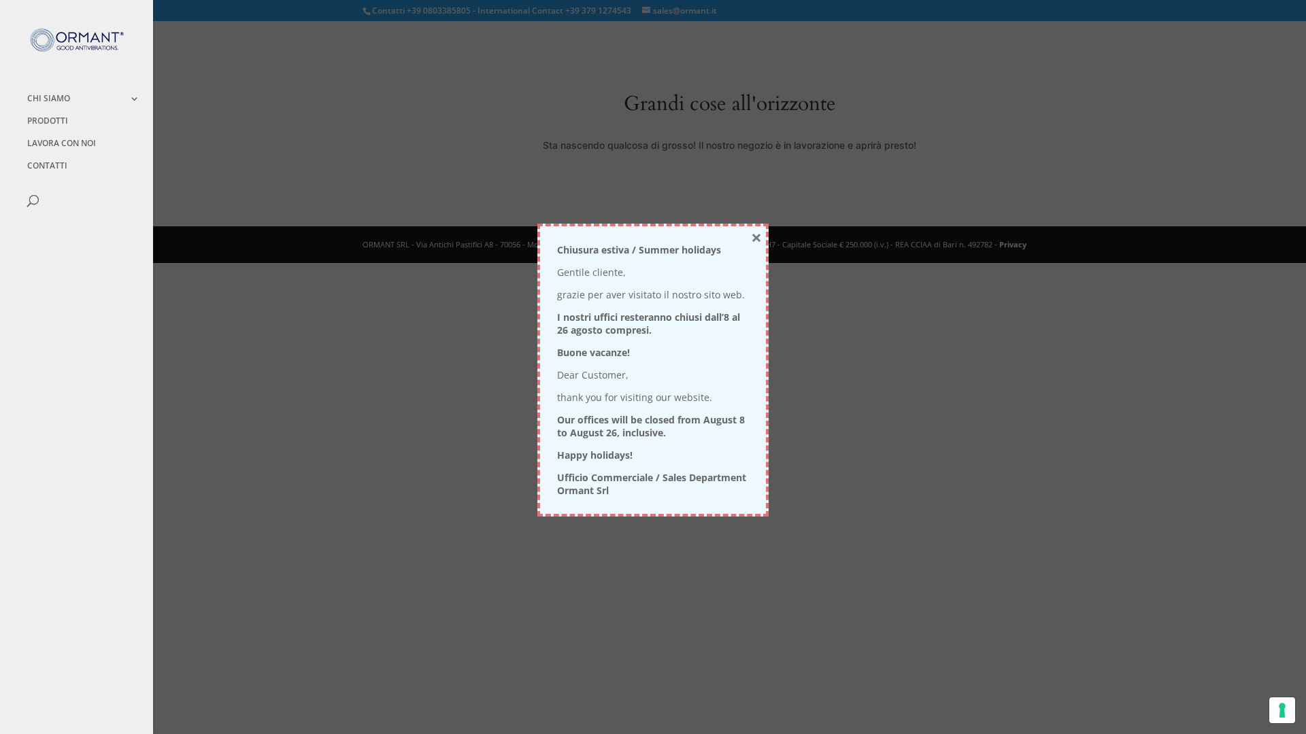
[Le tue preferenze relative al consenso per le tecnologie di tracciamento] (1282, 710)
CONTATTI (47, 166)
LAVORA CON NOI (61, 144)
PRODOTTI (47, 121)
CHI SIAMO (48, 99)
